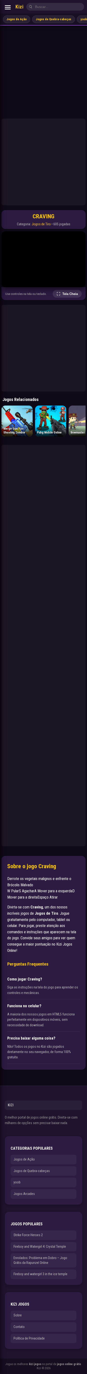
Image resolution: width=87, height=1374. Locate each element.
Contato (19, 1327)
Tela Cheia (70, 294)
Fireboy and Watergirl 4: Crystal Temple (40, 1246)
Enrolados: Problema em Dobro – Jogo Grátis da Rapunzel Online (40, 1260)
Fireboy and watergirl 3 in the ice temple (40, 1274)
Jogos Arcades (24, 1194)
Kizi (19, 7)
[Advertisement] (43, 71)
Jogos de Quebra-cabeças (53, 19)
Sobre (18, 1315)
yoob (17, 1182)
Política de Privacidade (29, 1338)
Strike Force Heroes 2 (28, 1235)
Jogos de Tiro (41, 224)
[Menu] (8, 7)
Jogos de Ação (17, 19)
